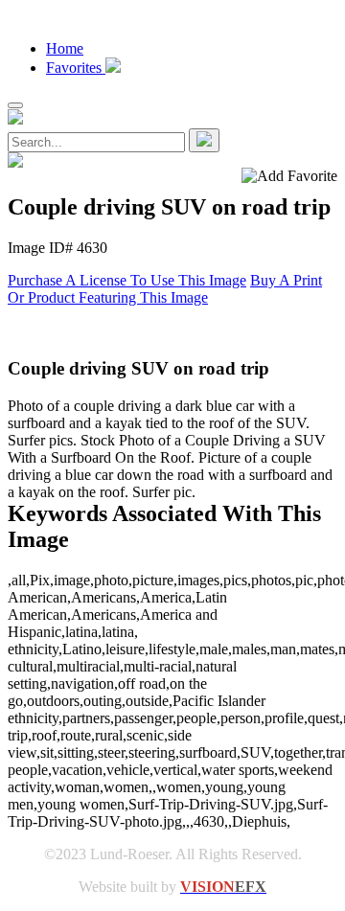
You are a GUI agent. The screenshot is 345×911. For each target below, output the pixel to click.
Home (64, 48)
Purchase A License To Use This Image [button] (127, 280)
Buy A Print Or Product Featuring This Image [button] (165, 289)
